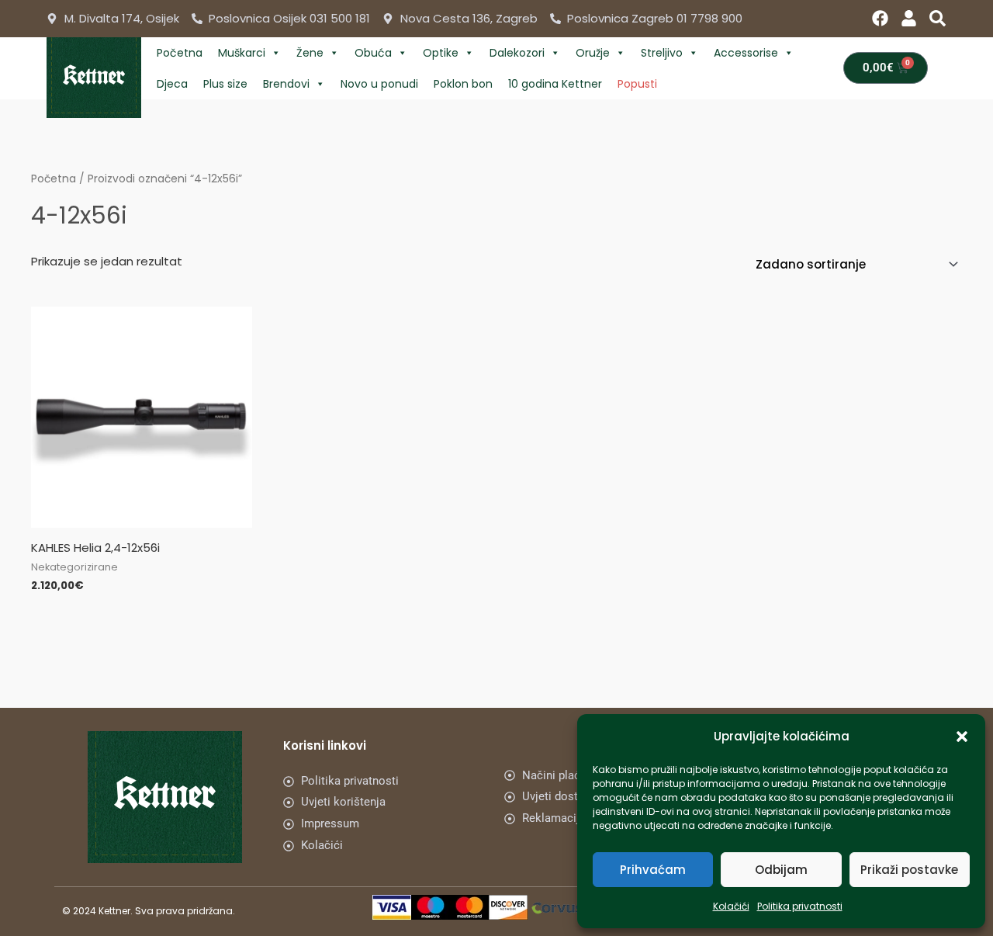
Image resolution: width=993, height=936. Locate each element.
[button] (962, 736)
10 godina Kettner (555, 84)
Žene (310, 53)
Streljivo (662, 53)
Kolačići (731, 906)
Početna (179, 53)
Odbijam (781, 869)
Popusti (637, 84)
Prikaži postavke (909, 869)
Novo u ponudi (379, 84)
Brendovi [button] (286, 84)
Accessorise (746, 53)
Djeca (172, 84)
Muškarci (241, 53)
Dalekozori (517, 53)
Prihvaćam (653, 869)
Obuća (373, 53)
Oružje (593, 53)
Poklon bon (463, 84)
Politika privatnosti (799, 906)
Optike (440, 53)
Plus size (225, 84)
